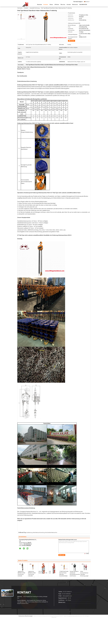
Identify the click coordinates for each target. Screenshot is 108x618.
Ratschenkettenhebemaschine (51, 532)
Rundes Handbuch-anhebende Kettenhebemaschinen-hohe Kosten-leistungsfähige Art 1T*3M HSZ (75, 575)
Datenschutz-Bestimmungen (26, 616)
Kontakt (69, 4)
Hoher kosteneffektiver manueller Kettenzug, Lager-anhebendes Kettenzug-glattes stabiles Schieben (84, 576)
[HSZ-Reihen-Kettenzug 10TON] (43, 568)
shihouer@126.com (67, 596)
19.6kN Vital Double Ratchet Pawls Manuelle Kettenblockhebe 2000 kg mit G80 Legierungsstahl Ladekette (63, 576)
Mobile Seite (62, 602)
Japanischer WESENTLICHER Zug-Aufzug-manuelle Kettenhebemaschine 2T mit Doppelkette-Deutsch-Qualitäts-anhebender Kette (23, 576)
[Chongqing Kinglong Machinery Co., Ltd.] (25, 4)
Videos (51, 4)
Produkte (45, 4)
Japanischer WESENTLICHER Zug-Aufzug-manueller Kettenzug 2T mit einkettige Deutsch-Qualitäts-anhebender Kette (33, 576)
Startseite (39, 4)
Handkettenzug (29, 532)
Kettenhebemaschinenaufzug (39, 532)
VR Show (57, 4)
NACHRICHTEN (83, 4)
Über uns (63, 4)
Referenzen (75, 4)
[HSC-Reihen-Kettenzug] (54, 568)
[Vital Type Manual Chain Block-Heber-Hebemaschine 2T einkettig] (21, 16)
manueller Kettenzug (35, 8)
